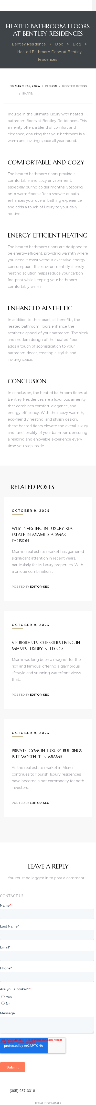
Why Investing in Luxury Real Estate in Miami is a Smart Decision (43, 534)
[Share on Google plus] (62, 93)
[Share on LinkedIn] (49, 93)
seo (83, 86)
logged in (39, 878)
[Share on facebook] (36, 93)
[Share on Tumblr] (56, 93)
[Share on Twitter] (43, 93)
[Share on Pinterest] (68, 93)
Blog (53, 86)
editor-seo (39, 586)
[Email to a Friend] (75, 93)
